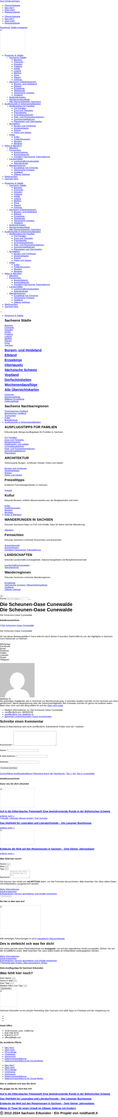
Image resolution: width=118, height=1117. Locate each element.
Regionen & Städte (14, 55)
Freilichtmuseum (22, 139)
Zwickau (18, 79)
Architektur (14, 123)
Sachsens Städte (17, 57)
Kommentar (6, 745)
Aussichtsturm (21, 152)
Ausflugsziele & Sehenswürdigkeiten (23, 104)
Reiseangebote (12, 12)
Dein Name (6, 978)
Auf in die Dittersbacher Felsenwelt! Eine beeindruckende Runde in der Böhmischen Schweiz (55, 811)
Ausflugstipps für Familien (22, 106)
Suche (3, 598)
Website (4, 762)
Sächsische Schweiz (24, 93)
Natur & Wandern (13, 145)
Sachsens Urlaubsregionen (22, 82)
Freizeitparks (20, 112)
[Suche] (30, 599)
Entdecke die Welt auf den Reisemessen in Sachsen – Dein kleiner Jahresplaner (47, 848)
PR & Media (10, 1052)
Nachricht (5, 877)
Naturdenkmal (21, 163)
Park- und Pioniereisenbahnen (29, 117)
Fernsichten (15, 150)
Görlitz (17, 68)
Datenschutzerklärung (16, 1058)
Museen (18, 141)
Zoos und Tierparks (23, 110)
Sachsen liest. (12, 179)
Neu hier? (9, 8)
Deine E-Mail (6, 980)
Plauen (17, 77)
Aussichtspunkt (21, 154)
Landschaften (16, 159)
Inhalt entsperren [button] (8, 891)
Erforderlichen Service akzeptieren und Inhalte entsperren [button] (28, 894)
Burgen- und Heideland (25, 84)
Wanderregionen (17, 165)
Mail (2, 866)
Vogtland (18, 95)
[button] (59, 644)
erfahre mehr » (7, 816)
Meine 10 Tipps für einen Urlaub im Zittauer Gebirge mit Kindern (38, 1108)
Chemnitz (18, 62)
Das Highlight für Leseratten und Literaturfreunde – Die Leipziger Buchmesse (45, 823)
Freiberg (18, 66)
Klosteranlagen (21, 128)
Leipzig (17, 71)
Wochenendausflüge (19, 99)
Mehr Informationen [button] (9, 889)
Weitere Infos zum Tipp (11, 985)
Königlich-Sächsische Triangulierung (32, 157)
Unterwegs (10, 1054)
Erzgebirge (19, 88)
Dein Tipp (5, 983)
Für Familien (20, 108)
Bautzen (18, 60)
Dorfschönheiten (17, 97)
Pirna (16, 75)
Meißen (17, 73)
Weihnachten (11, 176)
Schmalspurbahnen (23, 115)
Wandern (13, 148)
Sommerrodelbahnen (24, 119)
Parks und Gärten (22, 132)
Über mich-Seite (55, 705)
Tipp (2, 869)
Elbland (17, 86)
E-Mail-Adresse (8, 756)
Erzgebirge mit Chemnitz (26, 168)
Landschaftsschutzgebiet (26, 161)
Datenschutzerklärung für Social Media (24, 1061)
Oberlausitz (19, 90)
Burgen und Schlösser (25, 126)
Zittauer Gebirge (22, 174)
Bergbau (18, 143)
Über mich (10, 10)
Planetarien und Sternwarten (28, 121)
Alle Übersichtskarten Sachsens (25, 101)
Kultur (12, 134)
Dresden (18, 64)
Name (3, 750)
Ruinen (17, 130)
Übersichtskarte (12, 5)
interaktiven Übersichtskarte (51, 938)
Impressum (10, 1056)
